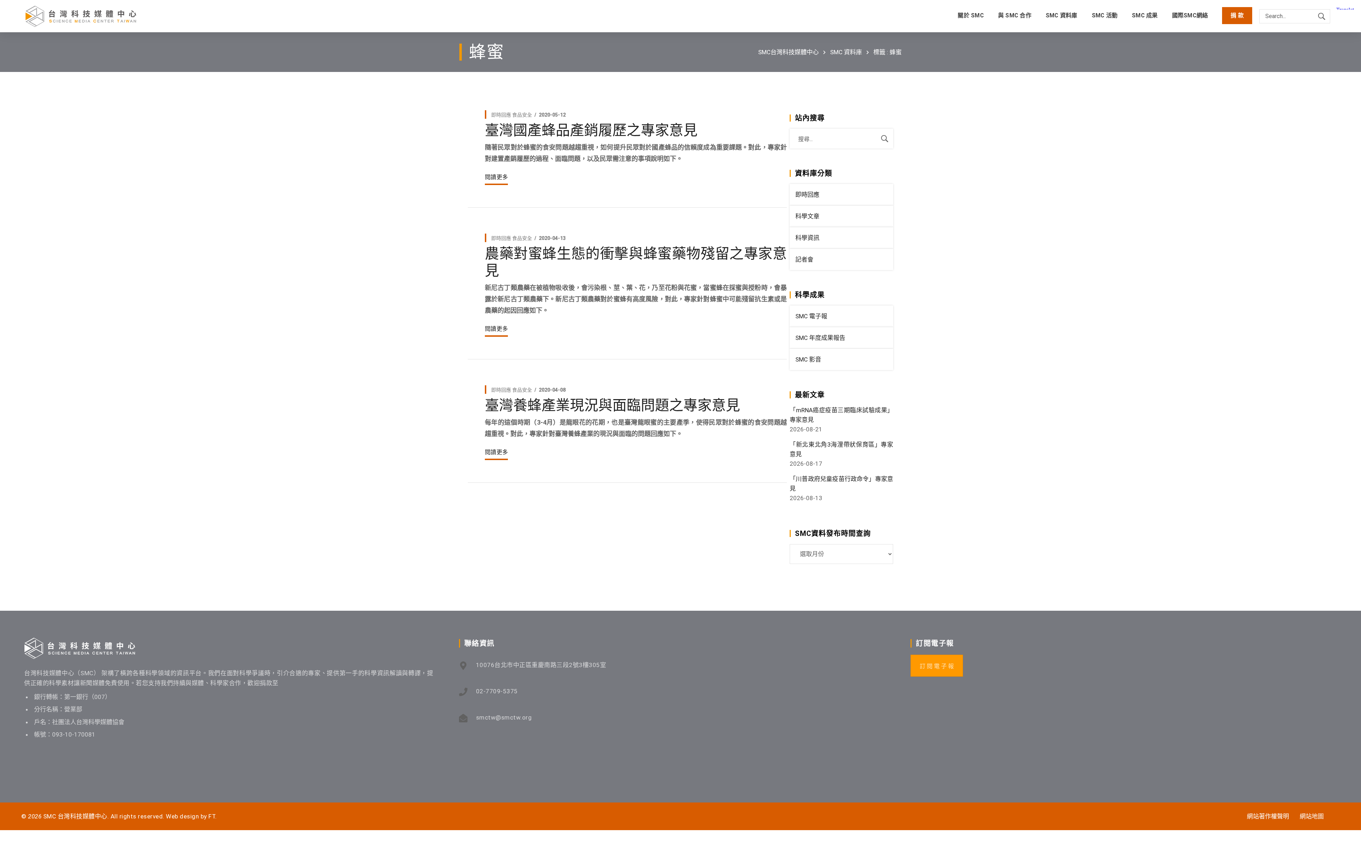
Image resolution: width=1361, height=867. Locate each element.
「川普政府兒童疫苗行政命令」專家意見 (841, 483)
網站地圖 (1312, 816)
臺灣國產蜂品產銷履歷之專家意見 (591, 130)
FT (211, 816)
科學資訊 (807, 237)
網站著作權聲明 (1268, 816)
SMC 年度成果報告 (820, 337)
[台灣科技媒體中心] (81, 16)
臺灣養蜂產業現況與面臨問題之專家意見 (612, 405)
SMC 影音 (808, 359)
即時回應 (501, 115)
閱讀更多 (496, 177)
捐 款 (1237, 15)
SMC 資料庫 (846, 52)
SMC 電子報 (811, 316)
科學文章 (807, 216)
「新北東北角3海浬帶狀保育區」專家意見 (841, 449)
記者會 (804, 259)
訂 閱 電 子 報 (937, 666)
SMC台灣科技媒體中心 (788, 52)
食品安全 (522, 115)
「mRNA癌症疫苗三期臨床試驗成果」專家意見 (841, 415)
